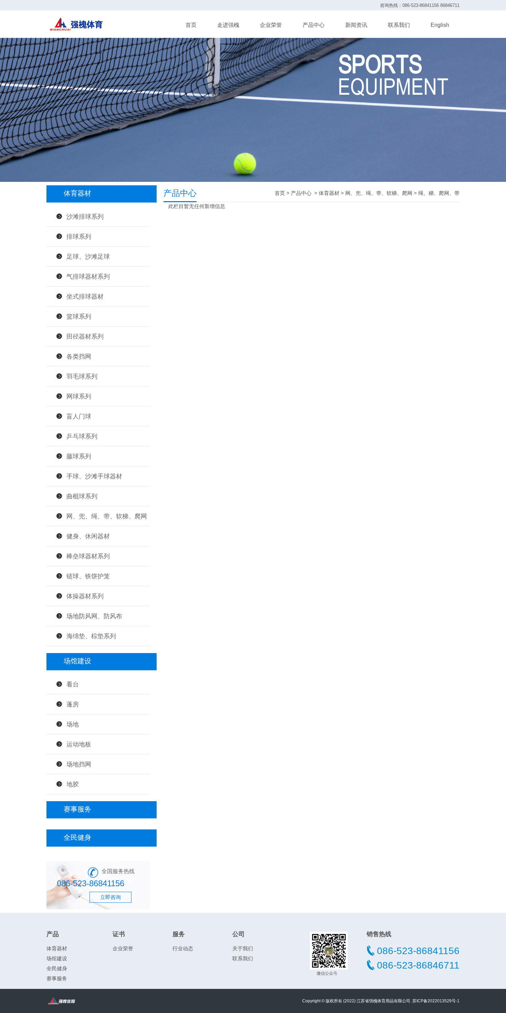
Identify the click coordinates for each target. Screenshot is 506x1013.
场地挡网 (78, 764)
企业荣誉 (271, 25)
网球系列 (78, 396)
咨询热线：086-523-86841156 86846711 (420, 5)
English (440, 25)
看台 (72, 684)
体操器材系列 (85, 596)
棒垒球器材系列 (88, 556)
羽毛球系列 (81, 376)
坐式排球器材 (85, 296)
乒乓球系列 (81, 436)
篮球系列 (78, 316)
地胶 (72, 784)
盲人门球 (78, 416)
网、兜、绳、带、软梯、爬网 (106, 516)
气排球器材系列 (88, 276)
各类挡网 (78, 356)
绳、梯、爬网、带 (439, 193)
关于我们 (242, 948)
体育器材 (329, 193)
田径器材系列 (85, 336)
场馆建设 (56, 958)
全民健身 (56, 968)
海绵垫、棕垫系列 (91, 636)
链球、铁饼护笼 (88, 576)
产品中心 (314, 25)
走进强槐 (228, 25)
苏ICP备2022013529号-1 (436, 1001)
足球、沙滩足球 (88, 256)
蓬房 (72, 704)
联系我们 (399, 25)
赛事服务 (56, 978)
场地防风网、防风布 (94, 616)
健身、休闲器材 (88, 536)
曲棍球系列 (81, 496)
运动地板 (78, 744)
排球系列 (78, 236)
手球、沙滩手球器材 (94, 476)
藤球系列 (78, 456)
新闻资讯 (356, 25)
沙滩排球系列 (85, 216)
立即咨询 (110, 897)
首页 (191, 25)
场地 (72, 724)
